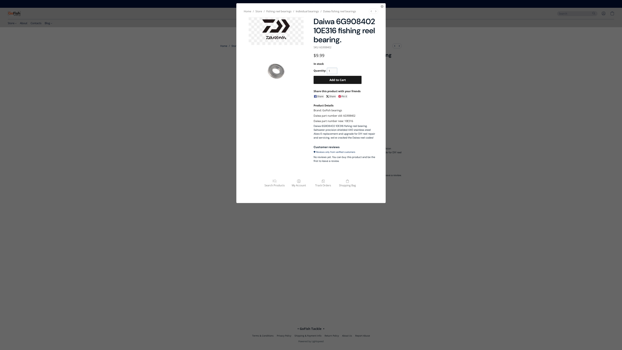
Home (247, 11)
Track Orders (323, 185)
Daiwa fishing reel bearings (339, 11)
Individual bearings (307, 11)
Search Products (275, 185)
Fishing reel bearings (279, 11)
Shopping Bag (347, 185)
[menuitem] (371, 11)
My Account (299, 185)
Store (258, 11)
